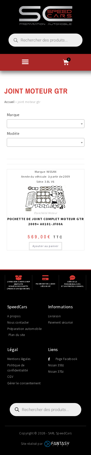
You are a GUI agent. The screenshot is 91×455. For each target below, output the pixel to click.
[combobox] (45, 123)
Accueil (9, 102)
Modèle (13, 133)
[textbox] (46, 124)
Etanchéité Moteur (45, 213)
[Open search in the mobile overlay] (45, 40)
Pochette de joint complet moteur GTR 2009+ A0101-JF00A (45, 221)
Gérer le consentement (24, 383)
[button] (25, 61)
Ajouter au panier (45, 246)
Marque (13, 114)
